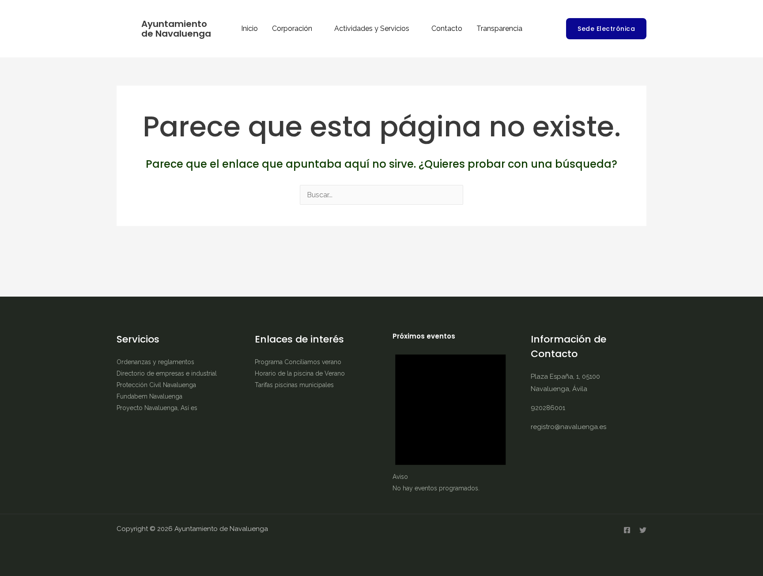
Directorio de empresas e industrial (167, 373)
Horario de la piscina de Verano (300, 373)
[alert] (451, 417)
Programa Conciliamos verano (298, 361)
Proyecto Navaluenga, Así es (157, 407)
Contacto (446, 28)
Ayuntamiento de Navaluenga (176, 29)
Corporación (292, 28)
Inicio (249, 28)
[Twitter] (642, 530)
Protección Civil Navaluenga (156, 384)
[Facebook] (627, 530)
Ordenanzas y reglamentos (155, 361)
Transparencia (499, 28)
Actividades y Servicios (371, 28)
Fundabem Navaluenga (149, 396)
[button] (606, 28)
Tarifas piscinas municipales (294, 384)
